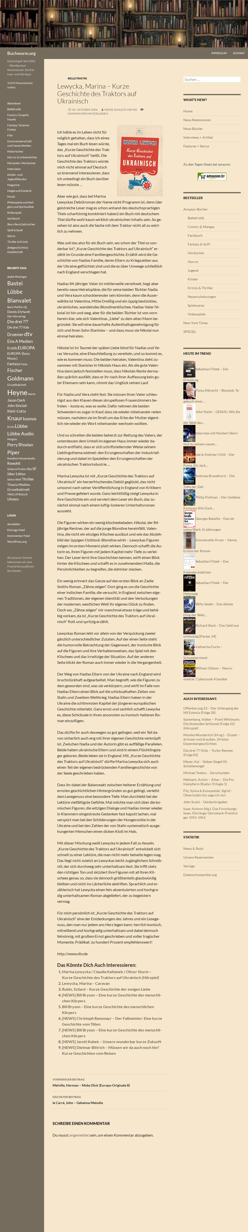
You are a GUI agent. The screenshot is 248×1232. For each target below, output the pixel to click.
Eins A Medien (20, 341)
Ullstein (13, 499)
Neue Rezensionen (197, 120)
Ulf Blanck (21, 494)
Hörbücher (196, 253)
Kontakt (239, 53)
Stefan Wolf (14, 479)
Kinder (193, 279)
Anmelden (13, 524)
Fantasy (13, 364)
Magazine (13, 185)
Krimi (10, 427)
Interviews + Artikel (198, 137)
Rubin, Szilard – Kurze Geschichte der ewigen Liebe (106, 989)
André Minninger (17, 276)
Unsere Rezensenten (198, 857)
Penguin (12, 439)
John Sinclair (17, 406)
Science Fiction (16, 469)
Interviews (14, 169)
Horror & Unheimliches (22, 157)
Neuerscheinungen (202, 297)
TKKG (10, 494)
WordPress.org (17, 541)
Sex (29, 469)
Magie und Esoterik (19, 191)
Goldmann (20, 378)
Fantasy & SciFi (199, 244)
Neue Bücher (193, 129)
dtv (28, 333)
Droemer (15, 334)
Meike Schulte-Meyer (120, 109)
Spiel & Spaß (15, 230)
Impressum (219, 53)
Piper (13, 452)
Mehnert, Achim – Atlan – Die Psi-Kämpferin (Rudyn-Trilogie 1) (209, 781)
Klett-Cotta (16, 411)
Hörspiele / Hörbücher (21, 163)
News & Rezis (193, 848)
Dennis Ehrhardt (18, 312)
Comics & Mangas (201, 227)
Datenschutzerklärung (200, 875)
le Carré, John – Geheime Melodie (78, 1100)
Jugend (193, 270)
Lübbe (21, 426)
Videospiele (196, 314)
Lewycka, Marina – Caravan (86, 983)
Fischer (15, 370)
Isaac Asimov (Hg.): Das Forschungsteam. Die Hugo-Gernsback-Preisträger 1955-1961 (210, 813)
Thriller (28, 479)
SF (34, 468)
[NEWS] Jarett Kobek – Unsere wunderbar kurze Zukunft (111, 1041)
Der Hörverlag (16, 316)
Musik (11, 196)
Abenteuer (14, 103)
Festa (24, 364)
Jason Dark (16, 400)
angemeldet (79, 1135)
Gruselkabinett (16, 385)
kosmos (29, 418)
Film (10, 135)
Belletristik (77, 78)
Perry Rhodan (20, 444)
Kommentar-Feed (18, 536)
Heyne (17, 392)
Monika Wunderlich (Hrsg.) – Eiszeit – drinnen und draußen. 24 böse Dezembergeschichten (211, 739)
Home (188, 111)
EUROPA (26, 347)
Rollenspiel (14, 212)
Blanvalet (19, 300)
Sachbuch (13, 218)
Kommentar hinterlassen (88, 113)
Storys (11, 236)
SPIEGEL (189, 331)
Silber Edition (16, 474)
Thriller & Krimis (17, 242)
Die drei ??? (17, 321)
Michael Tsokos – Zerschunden (206, 773)
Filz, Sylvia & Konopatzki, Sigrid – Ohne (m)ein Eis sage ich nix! (208, 793)
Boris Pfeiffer (15, 307)
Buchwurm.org (21, 53)
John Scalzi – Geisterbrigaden (205, 802)
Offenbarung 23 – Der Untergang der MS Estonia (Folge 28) (211, 710)
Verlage (189, 866)
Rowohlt (14, 463)
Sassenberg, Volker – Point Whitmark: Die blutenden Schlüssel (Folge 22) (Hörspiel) (211, 723)
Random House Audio (21, 458)
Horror (193, 262)
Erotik (12, 348)
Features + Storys (196, 146)
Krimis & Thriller (200, 288)
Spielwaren (196, 305)
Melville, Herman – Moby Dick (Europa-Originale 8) (91, 1082)
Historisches (15, 151)
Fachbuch (195, 235)
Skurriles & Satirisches (21, 224)
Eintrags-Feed (16, 530)
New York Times (195, 323)
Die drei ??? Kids (18, 327)
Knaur (15, 418)
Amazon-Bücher (195, 209)
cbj (25, 307)
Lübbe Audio (20, 433)
